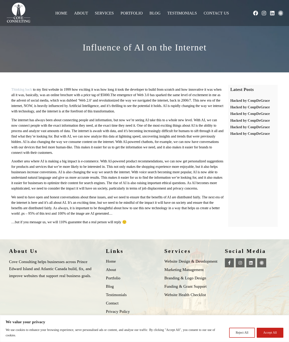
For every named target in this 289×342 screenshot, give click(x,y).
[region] (144, 328)
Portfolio (132, 13)
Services (104, 13)
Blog (155, 13)
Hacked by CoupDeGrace (250, 100)
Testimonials (182, 13)
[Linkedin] (272, 13)
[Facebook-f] (229, 262)
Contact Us (216, 13)
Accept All (270, 332)
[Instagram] (263, 13)
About (81, 13)
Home (61, 13)
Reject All (242, 332)
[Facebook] (255, 13)
